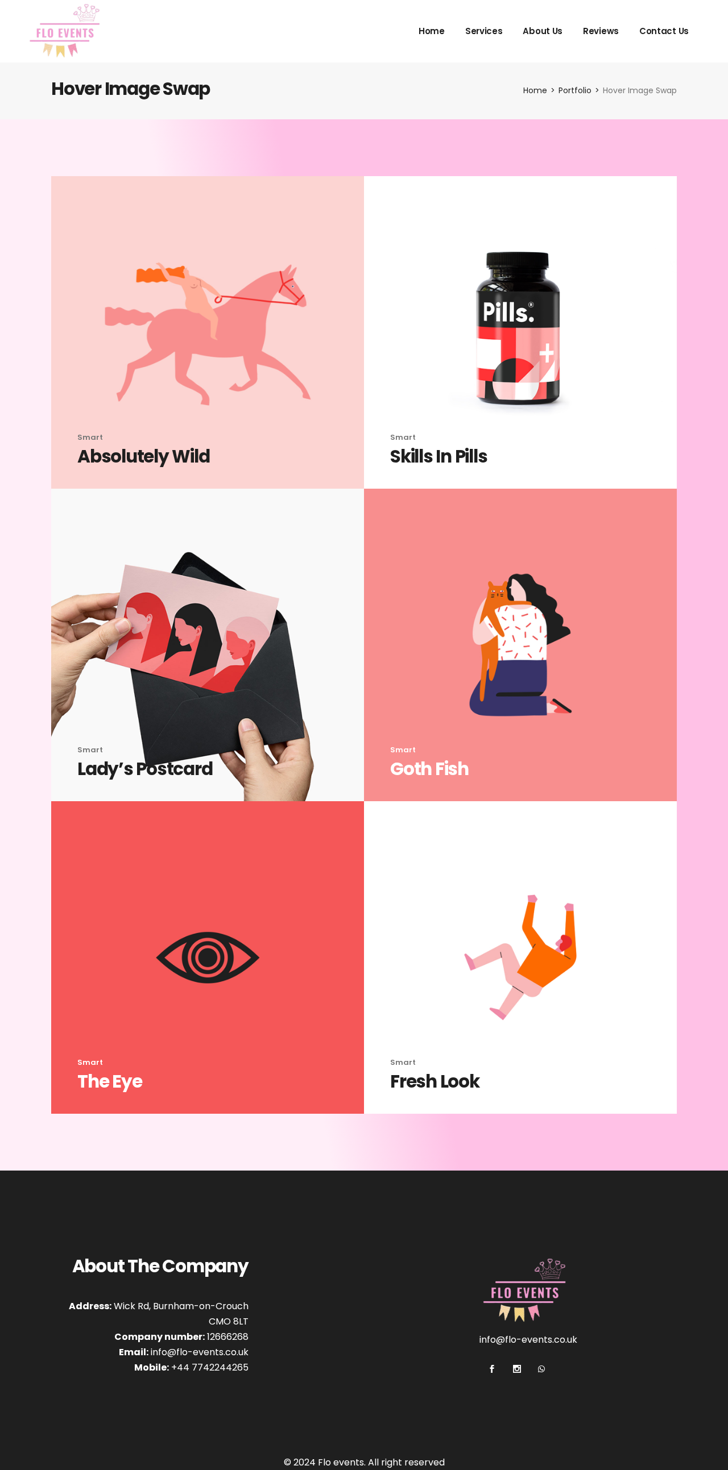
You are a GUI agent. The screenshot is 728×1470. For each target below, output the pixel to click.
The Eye (109, 1081)
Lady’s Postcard (144, 768)
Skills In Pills (438, 456)
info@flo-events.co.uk (200, 1352)
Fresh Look (434, 1081)
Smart (90, 437)
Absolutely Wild (143, 456)
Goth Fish (429, 768)
